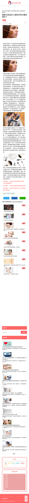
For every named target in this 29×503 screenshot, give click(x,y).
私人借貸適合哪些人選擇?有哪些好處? (10, 370)
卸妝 (23, 268)
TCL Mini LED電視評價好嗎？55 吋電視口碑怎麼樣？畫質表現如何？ (14, 358)
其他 (5, 489)
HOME (3, 11)
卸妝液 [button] (9, 463)
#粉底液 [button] (8, 193)
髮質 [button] (5, 465)
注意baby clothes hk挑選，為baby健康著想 (12, 393)
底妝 (12, 11)
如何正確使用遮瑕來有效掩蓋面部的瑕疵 (11, 425)
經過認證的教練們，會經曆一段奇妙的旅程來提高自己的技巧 (14, 447)
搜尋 (24, 332)
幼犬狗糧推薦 (2, 7)
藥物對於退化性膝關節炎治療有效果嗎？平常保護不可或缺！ (14, 381)
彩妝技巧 (9, 11)
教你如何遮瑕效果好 (6, 436)
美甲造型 (6, 485)
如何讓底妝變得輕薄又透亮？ (9, 211)
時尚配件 (6, 478)
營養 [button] (5, 463)
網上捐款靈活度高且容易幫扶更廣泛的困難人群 (12, 347)
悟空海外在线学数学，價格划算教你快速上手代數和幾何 (14, 403)
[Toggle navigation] (1, 1)
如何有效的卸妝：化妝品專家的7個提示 (11, 274)
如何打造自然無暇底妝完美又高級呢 (10, 256)
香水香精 (6, 487)
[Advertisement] (14, 286)
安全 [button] (13, 463)
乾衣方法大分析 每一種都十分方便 (9, 414)
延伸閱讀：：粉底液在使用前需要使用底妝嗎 (14, 185)
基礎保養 (6, 474)
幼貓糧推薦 (2, 6)
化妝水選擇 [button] (17, 463)
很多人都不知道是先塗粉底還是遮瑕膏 (11, 238)
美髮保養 (6, 481)
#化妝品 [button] (4, 193)
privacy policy (12, 501)
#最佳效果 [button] (12, 193)
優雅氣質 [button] (22, 463)
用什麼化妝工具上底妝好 (8, 220)
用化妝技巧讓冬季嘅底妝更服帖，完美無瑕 (12, 247)
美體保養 (6, 483)
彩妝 (6, 11)
